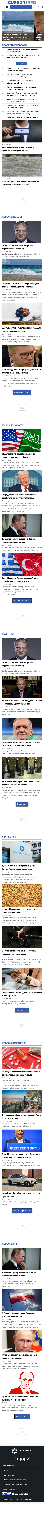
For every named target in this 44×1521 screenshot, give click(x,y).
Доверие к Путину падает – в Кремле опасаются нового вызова (21, 100)
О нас (6, 1471)
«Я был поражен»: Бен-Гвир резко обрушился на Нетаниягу (20, 82)
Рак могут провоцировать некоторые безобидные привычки (21, 88)
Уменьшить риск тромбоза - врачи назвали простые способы (23, 50)
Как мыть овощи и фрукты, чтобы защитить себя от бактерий (20, 76)
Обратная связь (10, 1475)
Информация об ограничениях (15, 1480)
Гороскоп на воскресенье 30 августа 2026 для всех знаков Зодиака (23, 57)
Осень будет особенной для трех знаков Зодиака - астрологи (22, 107)
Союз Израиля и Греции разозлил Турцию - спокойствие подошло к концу (23, 113)
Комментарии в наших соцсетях (16, 1484)
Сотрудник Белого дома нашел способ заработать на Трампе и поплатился (22, 94)
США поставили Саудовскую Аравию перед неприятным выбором (24, 70)
